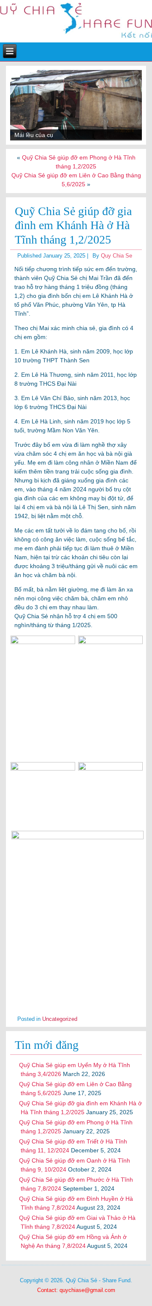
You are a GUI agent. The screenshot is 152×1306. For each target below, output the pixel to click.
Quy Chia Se (116, 255)
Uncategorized (59, 1019)
